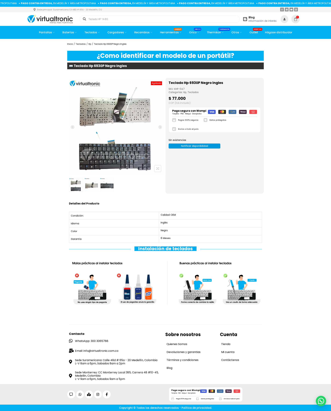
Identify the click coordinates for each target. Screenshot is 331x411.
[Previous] (72, 127)
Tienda (225, 344)
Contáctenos (230, 360)
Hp (89, 43)
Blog (252, 17)
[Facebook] (287, 9)
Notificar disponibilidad (194, 146)
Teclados (81, 43)
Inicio (70, 43)
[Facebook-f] (107, 394)
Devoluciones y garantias (183, 352)
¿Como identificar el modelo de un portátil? (165, 55)
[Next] (160, 127)
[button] (321, 401)
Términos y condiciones (182, 360)
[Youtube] (291, 9)
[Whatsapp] (80, 394)
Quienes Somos (177, 344)
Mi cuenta (227, 352)
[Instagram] (282, 9)
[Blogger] (296, 9)
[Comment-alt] (71, 394)
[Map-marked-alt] (89, 394)
